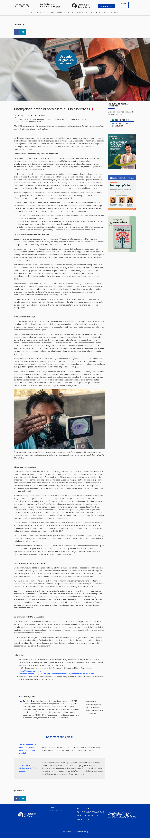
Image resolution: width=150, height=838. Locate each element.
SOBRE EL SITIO (85, 819)
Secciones (50, 12)
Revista (40, 12)
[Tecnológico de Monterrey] (50, 6)
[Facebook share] (17, 32)
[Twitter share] (23, 32)
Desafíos (79, 12)
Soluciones (91, 12)
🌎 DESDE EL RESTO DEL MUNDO (121, 125)
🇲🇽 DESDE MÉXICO (120, 120)
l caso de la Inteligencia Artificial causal (28, 768)
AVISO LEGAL (83, 808)
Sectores (102, 12)
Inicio (33, 12)
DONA (123, 4)
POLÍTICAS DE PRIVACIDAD (90, 812)
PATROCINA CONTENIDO (54, 811)
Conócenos (113, 12)
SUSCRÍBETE (106, 6)
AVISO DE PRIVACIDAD (88, 816)
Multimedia (68, 12)
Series (59, 12)
